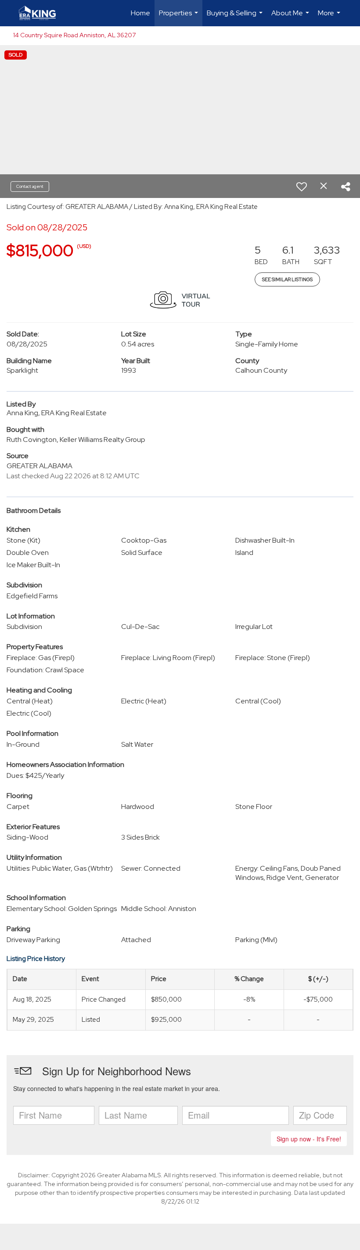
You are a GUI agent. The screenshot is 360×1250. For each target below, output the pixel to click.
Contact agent (29, 186)
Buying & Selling (236, 17)
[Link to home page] (41, 13)
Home (140, 13)
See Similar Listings (287, 279)
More (330, 17)
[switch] (302, 186)
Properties (179, 17)
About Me (291, 17)
